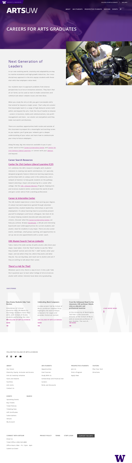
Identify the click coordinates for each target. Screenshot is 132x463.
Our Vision (10, 369)
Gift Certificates (12, 412)
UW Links (124, 2)
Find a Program (76, 372)
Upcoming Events (13, 399)
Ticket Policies (12, 406)
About (68, 9)
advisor (50, 151)
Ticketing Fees (12, 409)
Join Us (73, 369)
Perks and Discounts (49, 385)
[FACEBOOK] (7, 356)
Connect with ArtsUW (15, 435)
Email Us (10, 439)
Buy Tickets (11, 403)
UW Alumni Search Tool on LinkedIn (26, 241)
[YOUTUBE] (21, 356)
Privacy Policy (46, 435)
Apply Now (75, 375)
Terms (57, 435)
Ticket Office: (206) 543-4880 (17, 442)
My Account (11, 422)
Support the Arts (86, 436)
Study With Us (47, 375)
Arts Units (10, 385)
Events (115, 9)
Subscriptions (11, 415)
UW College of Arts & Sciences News (18, 321)
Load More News (110, 308)
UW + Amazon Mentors (29, 186)
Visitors (107, 9)
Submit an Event (12, 448)
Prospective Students (93, 9)
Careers (44, 382)
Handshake (32, 223)
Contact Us (10, 388)
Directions (96, 372)
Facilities (10, 382)
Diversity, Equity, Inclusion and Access (20, 372)
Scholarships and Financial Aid (52, 379)
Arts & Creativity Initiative (16, 375)
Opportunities (47, 369)
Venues (9, 419)
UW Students (77, 9)
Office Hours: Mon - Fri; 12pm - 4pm (19, 445)
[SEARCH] (120, 9)
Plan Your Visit (98, 369)
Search (29, 396)
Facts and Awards (13, 379)
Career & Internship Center (34, 148)
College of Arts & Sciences (109, 2)
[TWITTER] (16, 356)
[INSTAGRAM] (11, 356)
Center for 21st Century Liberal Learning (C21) (31, 164)
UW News (72, 323)
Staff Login (68, 435)
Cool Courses (46, 372)
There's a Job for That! (20, 266)
